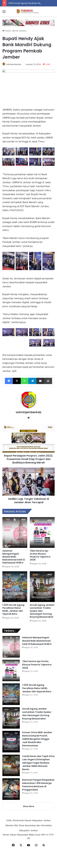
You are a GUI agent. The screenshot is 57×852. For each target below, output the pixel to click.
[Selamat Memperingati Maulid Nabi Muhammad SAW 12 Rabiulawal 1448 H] (14, 532)
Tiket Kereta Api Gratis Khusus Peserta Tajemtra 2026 (40, 555)
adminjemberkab (13, 64)
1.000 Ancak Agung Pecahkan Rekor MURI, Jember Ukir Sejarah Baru (13, 609)
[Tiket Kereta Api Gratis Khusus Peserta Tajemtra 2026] (42, 532)
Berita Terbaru (19, 30)
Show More (28, 806)
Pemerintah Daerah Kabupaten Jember (32, 820)
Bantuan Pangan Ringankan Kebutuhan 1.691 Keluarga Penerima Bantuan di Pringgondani (38, 784)
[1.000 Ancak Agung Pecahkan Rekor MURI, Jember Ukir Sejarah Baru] (14, 586)
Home (7, 30)
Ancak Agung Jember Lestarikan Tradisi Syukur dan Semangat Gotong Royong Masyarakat (42, 610)
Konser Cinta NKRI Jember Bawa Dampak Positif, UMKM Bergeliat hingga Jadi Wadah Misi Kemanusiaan (37, 739)
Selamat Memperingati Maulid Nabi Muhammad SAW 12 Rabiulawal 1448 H (13, 556)
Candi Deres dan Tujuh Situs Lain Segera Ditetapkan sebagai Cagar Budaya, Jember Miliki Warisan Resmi (38, 763)
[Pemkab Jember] (28, 11)
